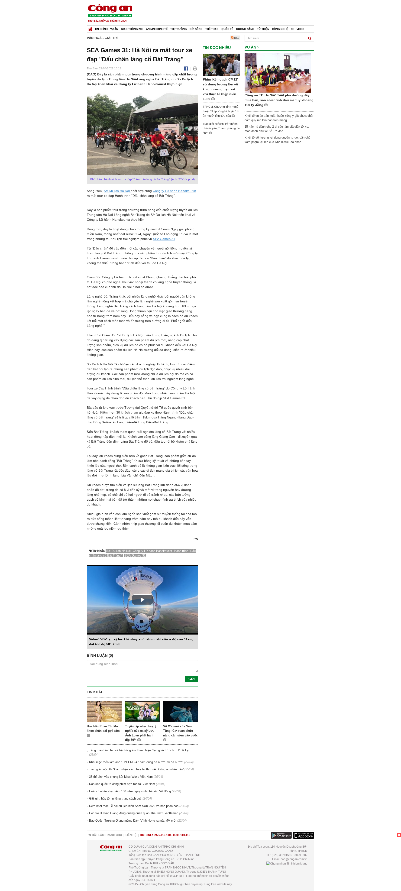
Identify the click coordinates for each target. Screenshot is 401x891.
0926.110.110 (162, 835)
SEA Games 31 (164, 239)
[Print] (195, 68)
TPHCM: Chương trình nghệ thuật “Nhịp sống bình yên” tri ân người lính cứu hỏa (221, 111)
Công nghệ (280, 29)
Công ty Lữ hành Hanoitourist (174, 191)
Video (300, 29)
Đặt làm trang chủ (106, 835)
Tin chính (101, 29)
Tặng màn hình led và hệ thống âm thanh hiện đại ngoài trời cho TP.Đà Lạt (139, 750)
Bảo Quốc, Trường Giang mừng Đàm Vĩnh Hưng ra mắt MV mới (132, 820)
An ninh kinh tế (157, 29)
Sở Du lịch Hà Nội (117, 191)
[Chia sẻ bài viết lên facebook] (186, 68)
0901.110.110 (181, 835)
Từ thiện (263, 29)
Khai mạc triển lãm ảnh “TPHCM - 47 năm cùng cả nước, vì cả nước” (136, 762)
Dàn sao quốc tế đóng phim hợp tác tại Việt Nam (122, 784)
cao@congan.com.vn (294, 859)
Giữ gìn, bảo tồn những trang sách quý (115, 798)
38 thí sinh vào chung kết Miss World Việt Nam (121, 776)
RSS (236, 37)
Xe (292, 29)
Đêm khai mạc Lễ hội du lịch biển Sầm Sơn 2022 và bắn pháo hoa (133, 806)
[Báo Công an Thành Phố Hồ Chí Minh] (90, 28)
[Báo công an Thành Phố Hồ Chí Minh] (110, 10)
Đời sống (196, 29)
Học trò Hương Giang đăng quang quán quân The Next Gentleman (133, 813)
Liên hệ (131, 835)
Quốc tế (227, 29)
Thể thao (212, 29)
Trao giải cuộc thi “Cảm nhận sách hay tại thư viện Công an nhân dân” (136, 769)
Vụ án (114, 29)
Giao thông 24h (132, 29)
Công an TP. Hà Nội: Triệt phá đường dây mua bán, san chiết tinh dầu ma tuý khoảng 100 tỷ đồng (279, 100)
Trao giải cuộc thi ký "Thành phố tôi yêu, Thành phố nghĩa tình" (221, 128)
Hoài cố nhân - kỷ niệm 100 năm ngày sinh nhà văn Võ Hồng (130, 791)
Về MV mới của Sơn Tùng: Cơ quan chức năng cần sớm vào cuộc (180, 731)
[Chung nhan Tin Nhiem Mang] (286, 863)
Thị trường (178, 29)
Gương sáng (245, 29)
